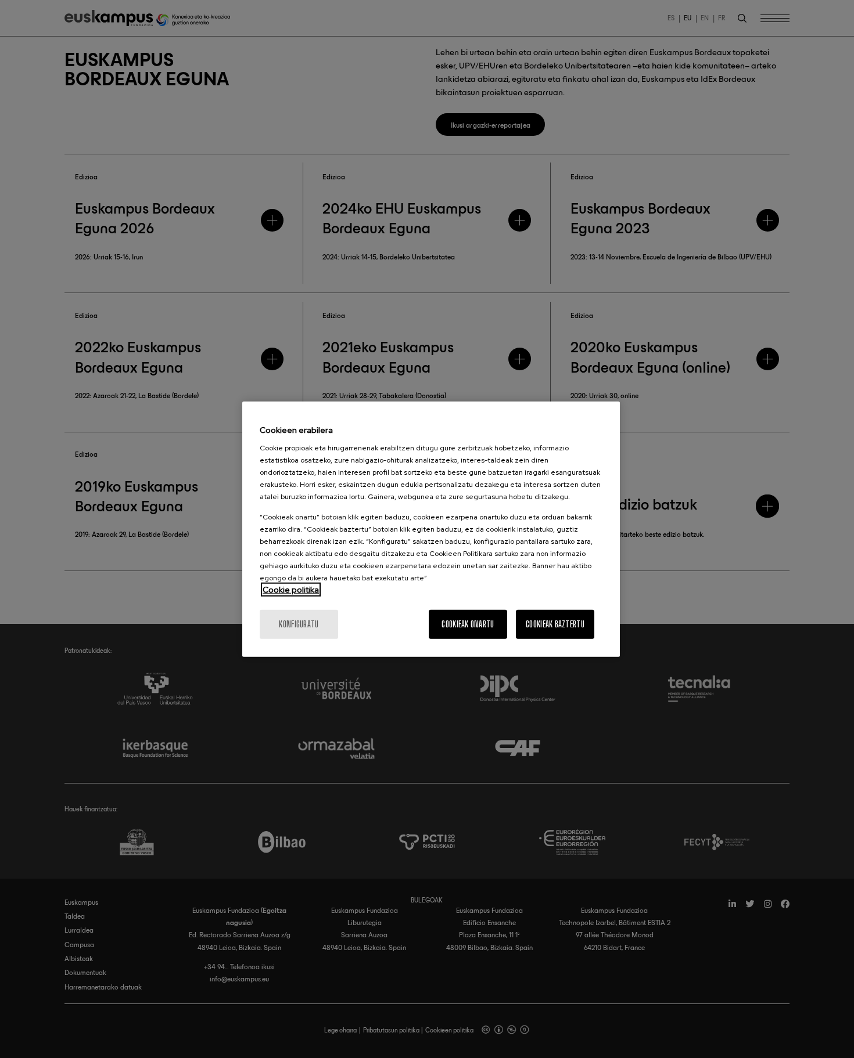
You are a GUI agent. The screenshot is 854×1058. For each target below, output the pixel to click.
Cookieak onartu (468, 624)
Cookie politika (291, 589)
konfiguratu (298, 624)
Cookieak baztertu (555, 624)
